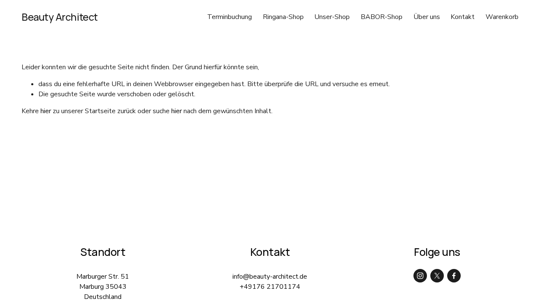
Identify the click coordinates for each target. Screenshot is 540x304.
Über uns (426, 17)
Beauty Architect (59, 17)
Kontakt (463, 17)
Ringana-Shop (283, 17)
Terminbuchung (229, 17)
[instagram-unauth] (420, 275)
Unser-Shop (332, 17)
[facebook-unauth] (454, 275)
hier (45, 111)
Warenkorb (502, 17)
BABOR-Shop (381, 17)
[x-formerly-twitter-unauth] (437, 275)
